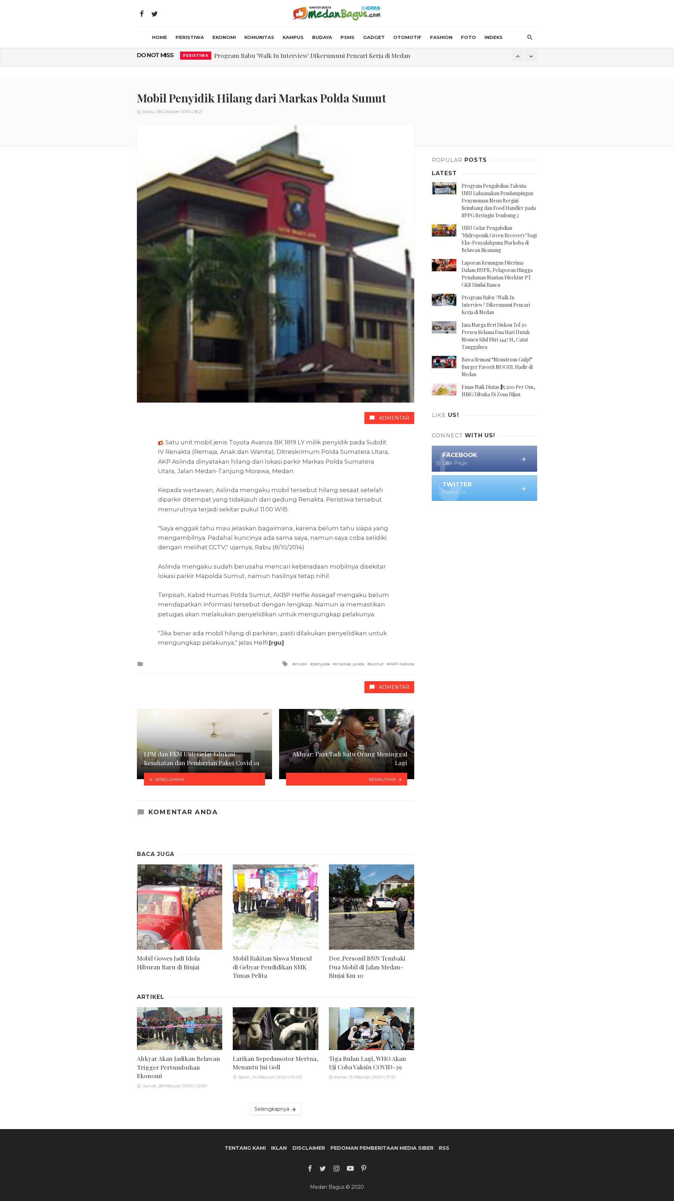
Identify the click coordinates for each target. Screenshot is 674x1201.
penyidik (321, 663)
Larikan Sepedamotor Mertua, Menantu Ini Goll (275, 1062)
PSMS (348, 37)
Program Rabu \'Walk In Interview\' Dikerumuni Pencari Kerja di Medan (496, 305)
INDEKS (493, 37)
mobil (301, 663)
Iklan (279, 1148)
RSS (444, 1148)
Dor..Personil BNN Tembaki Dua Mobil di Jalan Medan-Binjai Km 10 (367, 966)
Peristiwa (190, 37)
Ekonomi (224, 37)
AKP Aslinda (401, 663)
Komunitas (259, 37)
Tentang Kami (245, 1148)
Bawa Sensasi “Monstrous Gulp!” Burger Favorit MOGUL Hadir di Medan (497, 367)
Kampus (293, 37)
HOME (159, 37)
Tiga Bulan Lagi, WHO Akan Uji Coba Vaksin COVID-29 (367, 1062)
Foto (468, 37)
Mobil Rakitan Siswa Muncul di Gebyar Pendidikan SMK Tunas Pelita (272, 966)
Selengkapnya (273, 1109)
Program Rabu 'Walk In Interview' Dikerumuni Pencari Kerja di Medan (312, 55)
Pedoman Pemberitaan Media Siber (382, 1148)
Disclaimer (308, 1148)
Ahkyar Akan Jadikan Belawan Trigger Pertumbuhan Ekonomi (178, 1067)
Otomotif (407, 37)
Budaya (322, 37)
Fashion (441, 37)
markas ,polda (350, 663)
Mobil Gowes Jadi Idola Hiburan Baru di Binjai (168, 962)
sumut (377, 663)
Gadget (374, 37)
